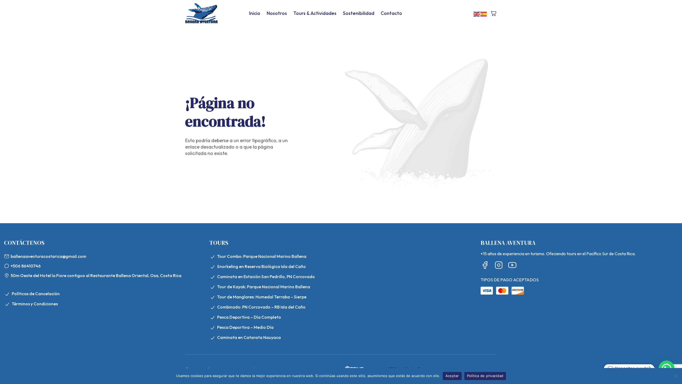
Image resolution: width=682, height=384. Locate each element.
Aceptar (452, 376)
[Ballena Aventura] (201, 13)
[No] (675, 376)
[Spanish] (483, 13)
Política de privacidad (485, 376)
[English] (476, 13)
